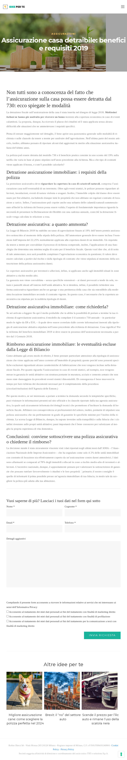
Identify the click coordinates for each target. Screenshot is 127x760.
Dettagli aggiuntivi (16, 538)
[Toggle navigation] (122, 6)
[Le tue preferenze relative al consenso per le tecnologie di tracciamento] (121, 754)
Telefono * (70, 522)
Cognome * (71, 506)
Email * (10, 522)
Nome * (10, 506)
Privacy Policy (67, 749)
